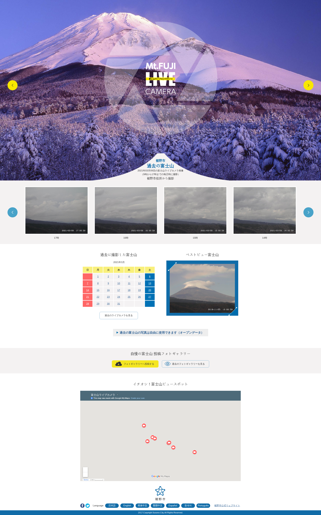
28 (87, 303)
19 (139, 290)
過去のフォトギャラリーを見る (188, 364)
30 (108, 303)
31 (118, 303)
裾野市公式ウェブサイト (227, 505)
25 (129, 296)
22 (98, 296)
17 (118, 290)
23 (108, 296)
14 (87, 290)
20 (149, 290)
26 (139, 296)
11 (129, 283)
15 (98, 290)
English (127, 505)
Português (203, 505)
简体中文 (142, 505)
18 (129, 290)
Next (308, 85)
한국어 (188, 505)
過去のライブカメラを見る (119, 315)
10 (118, 283)
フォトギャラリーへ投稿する (139, 364)
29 (98, 303)
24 (118, 296)
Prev (13, 85)
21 (87, 296)
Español (173, 505)
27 (149, 296)
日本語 (112, 505)
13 (149, 283)
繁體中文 (157, 505)
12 (139, 283)
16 (108, 290)
